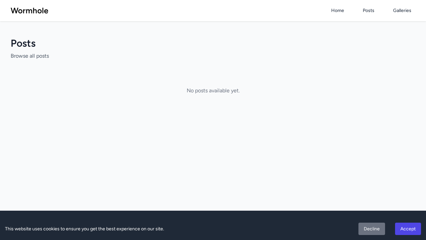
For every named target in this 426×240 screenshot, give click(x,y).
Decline (372, 229)
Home (337, 10)
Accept (408, 229)
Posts (368, 10)
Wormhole (29, 10)
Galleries (402, 10)
